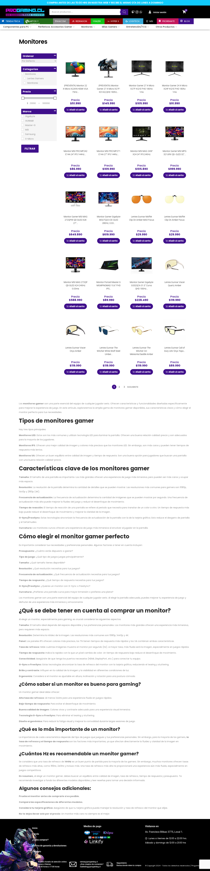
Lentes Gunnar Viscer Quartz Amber (174, 284)
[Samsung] (22, 134)
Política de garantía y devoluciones (49, 845)
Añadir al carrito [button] (77, 109)
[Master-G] (22, 125)
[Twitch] (133, 12)
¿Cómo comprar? (40, 840)
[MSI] (22, 129)
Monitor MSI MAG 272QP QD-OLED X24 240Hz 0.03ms (75, 285)
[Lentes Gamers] (24, 78)
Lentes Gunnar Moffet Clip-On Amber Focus (174, 218)
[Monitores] (22, 73)
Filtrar (30, 148)
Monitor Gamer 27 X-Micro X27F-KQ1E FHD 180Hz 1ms (141, 88)
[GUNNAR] (22, 120)
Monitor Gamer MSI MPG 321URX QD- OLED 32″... (174, 153)
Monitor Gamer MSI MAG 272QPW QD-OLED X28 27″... (75, 219)
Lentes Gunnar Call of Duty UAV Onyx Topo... (174, 349)
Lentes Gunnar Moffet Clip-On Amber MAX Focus (141, 218)
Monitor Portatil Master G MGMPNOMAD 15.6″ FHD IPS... (108, 285)
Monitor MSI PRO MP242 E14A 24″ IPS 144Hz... (75, 153)
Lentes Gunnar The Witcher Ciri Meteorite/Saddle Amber (141, 350)
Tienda (35, 834)
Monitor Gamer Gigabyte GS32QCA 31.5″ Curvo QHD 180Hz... (141, 285)
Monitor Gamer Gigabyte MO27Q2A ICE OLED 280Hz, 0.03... (108, 219)
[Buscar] (124, 12)
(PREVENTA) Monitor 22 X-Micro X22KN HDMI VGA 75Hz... (75, 88)
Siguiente (132, 386)
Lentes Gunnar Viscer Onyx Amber (75, 349)
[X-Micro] (22, 138)
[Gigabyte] (22, 116)
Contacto (36, 851)
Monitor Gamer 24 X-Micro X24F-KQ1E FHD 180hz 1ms (174, 88)
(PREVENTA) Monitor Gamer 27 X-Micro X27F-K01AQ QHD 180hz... (108, 88)
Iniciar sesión (159, 12)
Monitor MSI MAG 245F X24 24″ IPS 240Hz (141, 153)
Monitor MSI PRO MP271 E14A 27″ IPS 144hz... (108, 153)
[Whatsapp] (141, 12)
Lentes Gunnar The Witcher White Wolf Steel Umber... (108, 350)
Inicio (35, 828)
